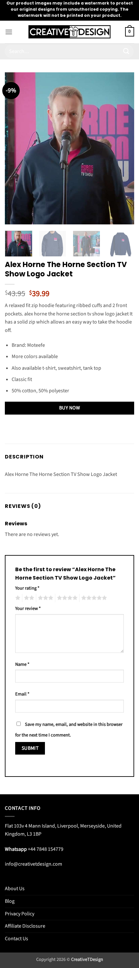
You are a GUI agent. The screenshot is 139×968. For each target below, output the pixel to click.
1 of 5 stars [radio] (17, 598)
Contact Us (16, 938)
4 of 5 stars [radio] (66, 598)
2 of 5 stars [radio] (28, 598)
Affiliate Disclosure (25, 926)
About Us (15, 888)
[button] (9, 32)
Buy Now (69, 407)
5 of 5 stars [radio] (93, 598)
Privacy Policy (19, 913)
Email (22, 694)
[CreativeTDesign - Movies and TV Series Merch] (69, 31)
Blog (10, 901)
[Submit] (126, 51)
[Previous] (15, 148)
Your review (28, 608)
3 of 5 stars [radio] (44, 598)
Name (22, 664)
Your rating (27, 588)
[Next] (123, 148)
